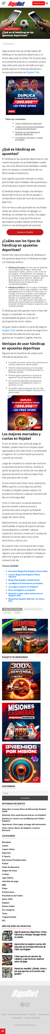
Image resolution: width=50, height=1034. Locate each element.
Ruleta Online (8, 906)
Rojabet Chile (33, 72)
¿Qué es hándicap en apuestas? (28, 123)
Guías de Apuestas (10, 867)
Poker (4, 888)
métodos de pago (10, 881)
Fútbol (5, 863)
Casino (5, 845)
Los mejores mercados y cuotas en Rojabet (29, 138)
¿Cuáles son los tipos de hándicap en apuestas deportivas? (29, 127)
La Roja (5, 874)
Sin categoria (8, 909)
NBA (4, 884)
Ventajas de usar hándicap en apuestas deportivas (27, 133)
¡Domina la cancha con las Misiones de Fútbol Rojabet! (23, 819)
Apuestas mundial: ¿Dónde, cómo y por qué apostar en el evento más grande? (30, 971)
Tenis (4, 913)
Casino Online (8, 849)
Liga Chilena (7, 877)
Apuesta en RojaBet (25, 232)
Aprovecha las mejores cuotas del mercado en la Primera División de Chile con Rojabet (30, 947)
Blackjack (6, 842)
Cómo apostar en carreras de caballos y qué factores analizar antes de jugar (29, 959)
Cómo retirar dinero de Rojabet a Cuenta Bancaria (21, 829)
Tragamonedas (9, 916)
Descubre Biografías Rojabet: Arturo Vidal (27, 571)
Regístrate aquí (38, 3)
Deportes (6, 852)
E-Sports (6, 856)
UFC (4, 920)
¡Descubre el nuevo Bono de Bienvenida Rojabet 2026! (24, 810)
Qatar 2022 (7, 899)
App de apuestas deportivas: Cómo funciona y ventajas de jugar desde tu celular (30, 934)
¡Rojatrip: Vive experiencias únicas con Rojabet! (24, 815)
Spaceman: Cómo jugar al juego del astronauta (24, 824)
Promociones (8, 891)
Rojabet (17, 612)
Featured (7, 612)
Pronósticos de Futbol (12, 895)
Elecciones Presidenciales (14, 859)
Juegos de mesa (9, 870)
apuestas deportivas (33, 609)
